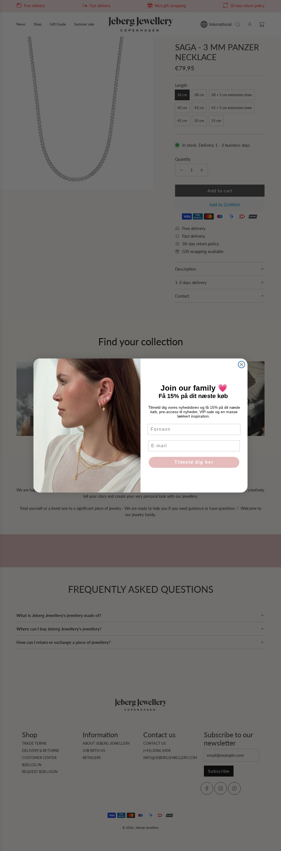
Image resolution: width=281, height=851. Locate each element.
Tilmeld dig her (194, 462)
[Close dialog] (241, 364)
